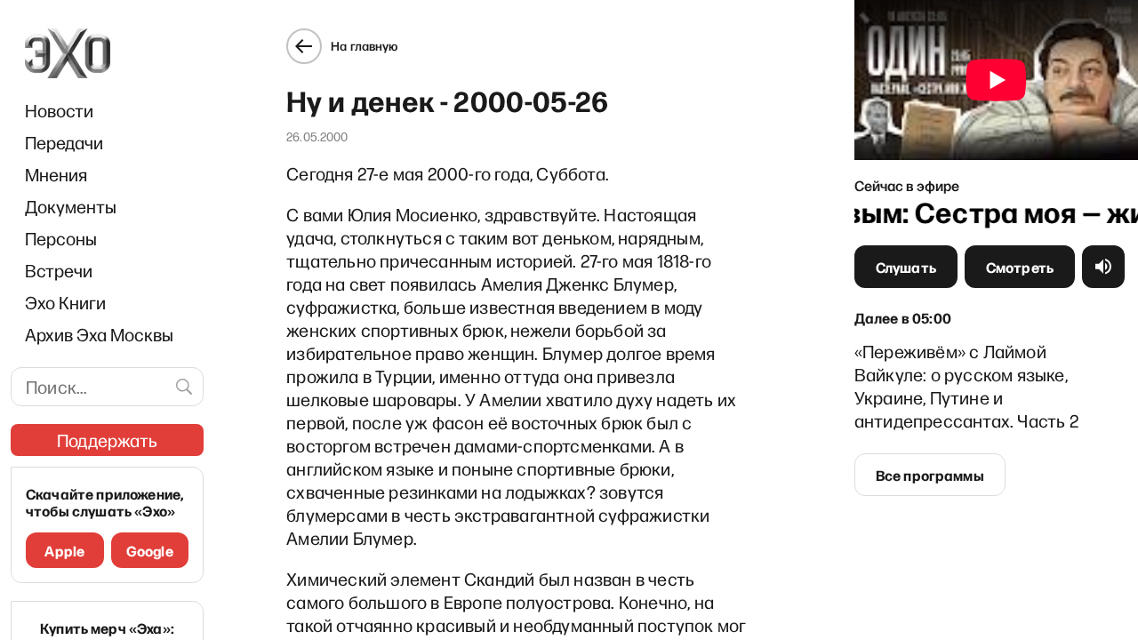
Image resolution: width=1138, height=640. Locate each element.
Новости (59, 110)
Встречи (58, 270)
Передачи (64, 142)
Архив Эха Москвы (99, 334)
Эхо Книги (65, 302)
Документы (70, 206)
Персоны (61, 238)
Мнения (56, 174)
